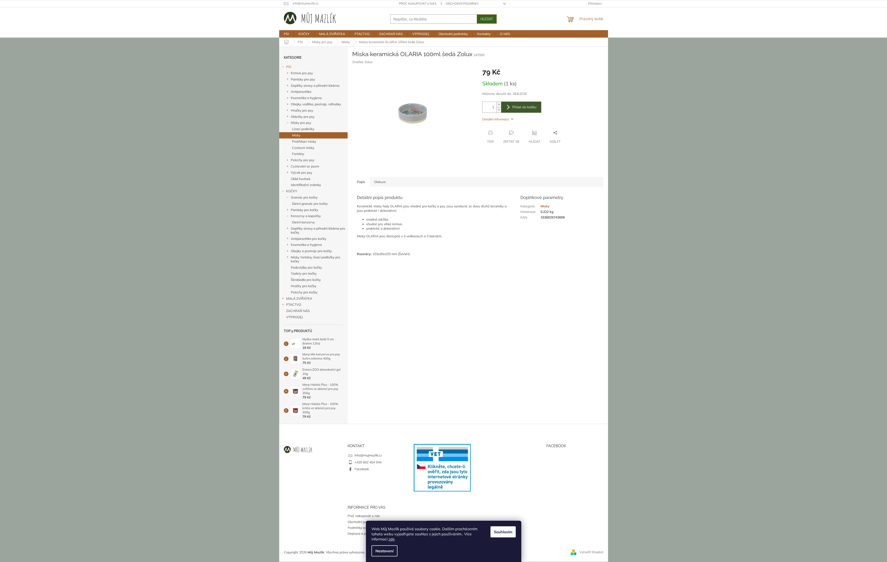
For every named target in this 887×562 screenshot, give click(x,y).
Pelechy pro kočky (304, 292)
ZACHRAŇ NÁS (298, 311)
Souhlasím (503, 532)
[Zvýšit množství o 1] (498, 104)
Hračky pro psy (302, 110)
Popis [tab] (361, 182)
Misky (296, 135)
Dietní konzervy (303, 222)
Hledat (486, 19)
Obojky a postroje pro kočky (311, 251)
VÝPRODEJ (294, 317)
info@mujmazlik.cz (368, 455)
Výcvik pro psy (301, 172)
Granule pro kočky (304, 197)
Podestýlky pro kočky (306, 267)
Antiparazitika (301, 92)
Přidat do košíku (524, 107)
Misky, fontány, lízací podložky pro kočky (315, 259)
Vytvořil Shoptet (591, 552)
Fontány (298, 154)
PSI (288, 67)
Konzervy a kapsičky (306, 216)
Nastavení (384, 551)
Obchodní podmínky (462, 3)
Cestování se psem (305, 166)
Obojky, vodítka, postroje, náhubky (316, 104)
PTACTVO (293, 304)
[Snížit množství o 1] (498, 109)
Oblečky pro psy (302, 117)
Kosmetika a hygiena (306, 98)
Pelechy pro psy (302, 160)
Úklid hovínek (300, 179)
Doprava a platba (360, 533)
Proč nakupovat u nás (417, 3)
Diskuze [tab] (380, 182)
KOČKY (291, 191)
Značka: (362, 62)
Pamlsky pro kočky (304, 210)
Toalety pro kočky (304, 273)
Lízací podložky (303, 129)
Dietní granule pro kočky (310, 204)
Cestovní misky (303, 148)
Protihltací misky (304, 141)
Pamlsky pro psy (303, 79)
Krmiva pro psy (302, 73)
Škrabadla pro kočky (306, 280)
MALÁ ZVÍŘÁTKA (299, 298)
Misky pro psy (301, 123)
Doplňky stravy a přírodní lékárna (315, 85)
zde (391, 539)
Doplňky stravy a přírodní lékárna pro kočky (318, 230)
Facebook (362, 469)
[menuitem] (286, 34)
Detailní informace (495, 119)
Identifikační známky (306, 185)
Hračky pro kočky (303, 286)
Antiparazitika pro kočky (308, 239)
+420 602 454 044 (368, 462)
